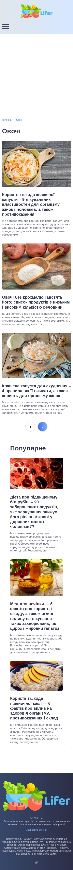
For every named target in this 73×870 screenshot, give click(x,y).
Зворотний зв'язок (36, 829)
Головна (7, 119)
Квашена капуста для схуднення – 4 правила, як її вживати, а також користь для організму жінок (36, 390)
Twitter (36, 862)
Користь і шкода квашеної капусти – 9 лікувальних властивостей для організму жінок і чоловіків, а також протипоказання (31, 204)
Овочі (19, 119)
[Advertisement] (36, 72)
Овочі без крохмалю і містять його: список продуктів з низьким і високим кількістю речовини (36, 302)
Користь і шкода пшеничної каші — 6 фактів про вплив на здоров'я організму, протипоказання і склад (34, 708)
